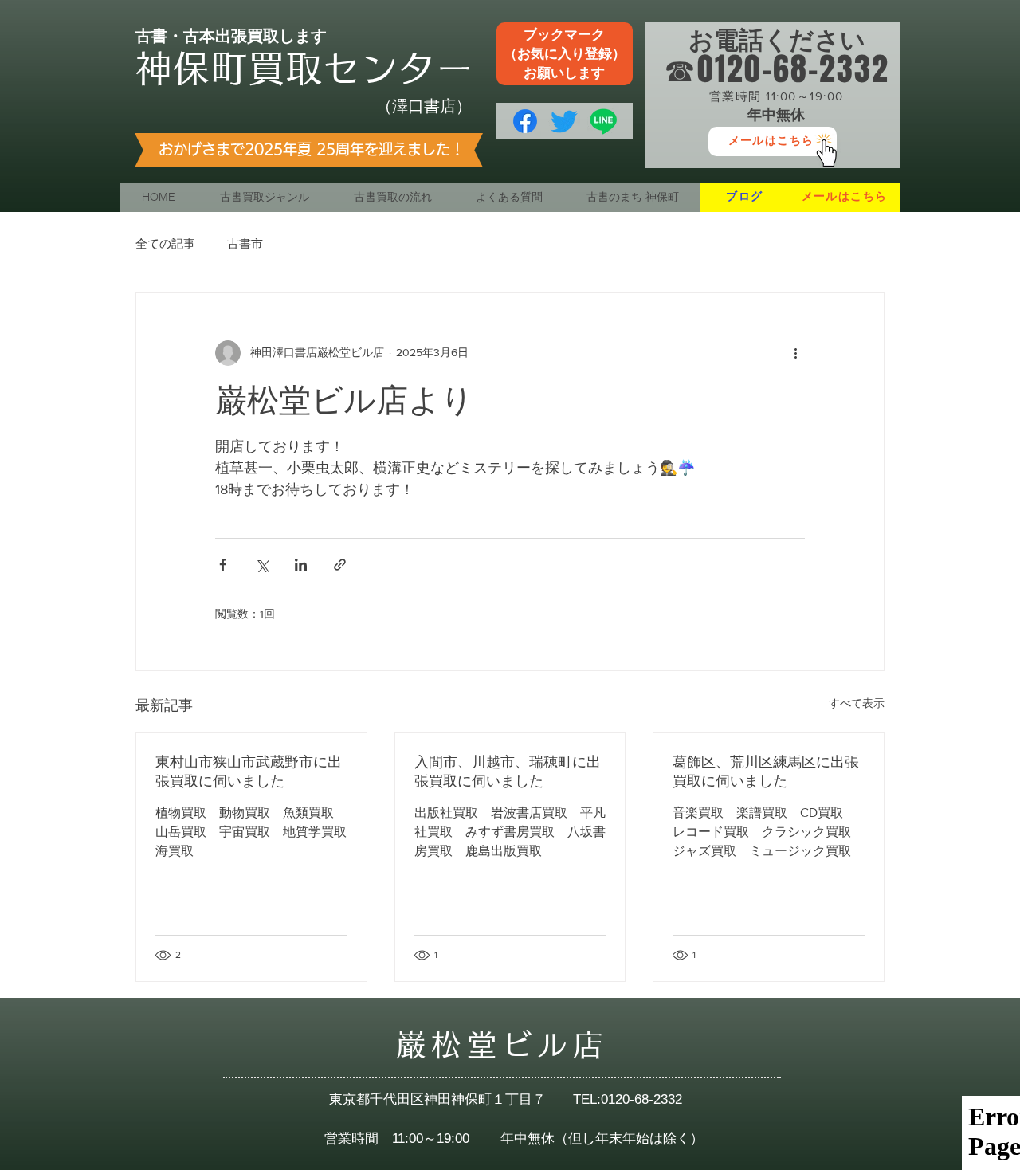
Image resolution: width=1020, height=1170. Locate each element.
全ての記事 (165, 243)
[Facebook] (525, 121)
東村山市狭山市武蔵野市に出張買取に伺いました (248, 771)
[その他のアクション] (795, 353)
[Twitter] (564, 121)
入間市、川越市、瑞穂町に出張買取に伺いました (507, 771)
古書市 (245, 243)
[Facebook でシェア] (222, 564)
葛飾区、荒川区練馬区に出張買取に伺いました (766, 771)
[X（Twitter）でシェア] (261, 564)
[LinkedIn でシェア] (300, 564)
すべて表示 (857, 703)
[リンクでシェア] (339, 564)
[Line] (603, 121)
